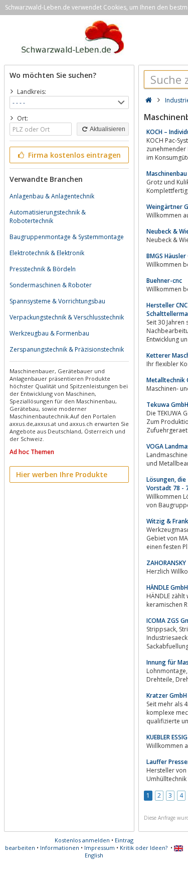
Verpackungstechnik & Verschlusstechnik (67, 317)
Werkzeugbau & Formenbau (49, 333)
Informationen (59, 847)
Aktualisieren (107, 129)
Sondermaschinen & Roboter (51, 285)
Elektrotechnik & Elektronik (47, 253)
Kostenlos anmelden (82, 840)
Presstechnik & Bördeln (43, 269)
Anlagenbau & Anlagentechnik (52, 196)
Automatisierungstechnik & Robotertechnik (48, 216)
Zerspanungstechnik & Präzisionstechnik (67, 349)
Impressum (99, 847)
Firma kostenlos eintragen (73, 155)
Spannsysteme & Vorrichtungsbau (57, 301)
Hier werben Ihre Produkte (61, 474)
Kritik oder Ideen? (143, 847)
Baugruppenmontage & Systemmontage (67, 237)
